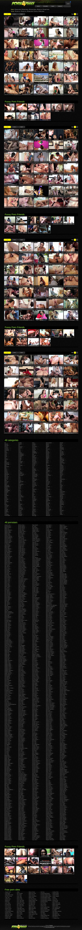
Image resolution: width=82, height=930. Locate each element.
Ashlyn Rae (7, 725)
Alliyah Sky (7, 609)
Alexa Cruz (7, 567)
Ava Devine (7, 749)
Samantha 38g (63, 574)
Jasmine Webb (35, 565)
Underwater (62, 491)
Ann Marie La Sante (9, 688)
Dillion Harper (42, 11)
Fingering (20, 508)
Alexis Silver (7, 585)
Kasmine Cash (35, 676)
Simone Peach (63, 640)
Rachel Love (49, 822)
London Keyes (49, 565)
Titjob (61, 481)
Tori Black (62, 758)
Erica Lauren (21, 753)
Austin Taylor (7, 743)
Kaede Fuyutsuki (36, 655)
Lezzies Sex (55, 900)
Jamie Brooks (35, 548)
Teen (61, 476)
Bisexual (6, 481)
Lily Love (48, 536)
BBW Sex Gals (32, 907)
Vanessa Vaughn (63, 785)
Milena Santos (49, 680)
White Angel (62, 823)
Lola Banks (48, 558)
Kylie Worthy (35, 779)
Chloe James (21, 617)
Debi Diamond (21, 696)
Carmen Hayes (21, 565)
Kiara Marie (34, 734)
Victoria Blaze (63, 805)
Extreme (20, 495)
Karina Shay (35, 669)
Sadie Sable (62, 570)
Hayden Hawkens (22, 817)
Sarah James (63, 591)
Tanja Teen (62, 706)
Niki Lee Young (49, 758)
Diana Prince (21, 718)
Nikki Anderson (49, 762)
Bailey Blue (7, 755)
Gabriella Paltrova (22, 778)
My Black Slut (32, 903)
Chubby (20, 442)
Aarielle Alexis (8, 526)
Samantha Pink (63, 575)
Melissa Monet (49, 646)
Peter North (48, 808)
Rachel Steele (49, 826)
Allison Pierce (8, 607)
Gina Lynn (20, 792)
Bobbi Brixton (8, 794)
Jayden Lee (34, 571)
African (6, 446)
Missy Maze (48, 693)
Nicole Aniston (49, 747)
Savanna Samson (64, 604)
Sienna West (62, 635)
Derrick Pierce (21, 704)
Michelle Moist (49, 671)
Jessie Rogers (35, 615)
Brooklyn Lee (21, 532)
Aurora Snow (7, 739)
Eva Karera (20, 762)
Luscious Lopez (49, 586)
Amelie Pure (7, 630)
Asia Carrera (7, 729)
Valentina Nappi (63, 770)
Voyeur (61, 500)
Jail (33, 488)
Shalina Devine (63, 620)
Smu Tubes (19, 907)
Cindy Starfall (21, 640)
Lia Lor (47, 528)
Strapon (61, 461)
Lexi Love (34, 832)
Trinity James (63, 763)
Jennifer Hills (35, 590)
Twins (61, 488)
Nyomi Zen (48, 785)
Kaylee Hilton (35, 706)
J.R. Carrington (35, 541)
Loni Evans (48, 566)
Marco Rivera (49, 614)
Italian (33, 486)
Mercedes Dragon (50, 652)
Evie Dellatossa (21, 767)
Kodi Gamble (35, 757)
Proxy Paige (48, 819)
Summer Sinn (63, 691)
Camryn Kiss (21, 545)
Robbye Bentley (63, 546)
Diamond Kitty (21, 715)
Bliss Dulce (7, 790)
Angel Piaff (7, 655)
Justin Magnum (35, 649)
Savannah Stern (63, 606)
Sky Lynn (62, 649)
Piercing (48, 481)
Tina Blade (62, 754)
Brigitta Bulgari (8, 823)
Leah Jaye (34, 817)
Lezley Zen (48, 527)
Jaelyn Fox (34, 547)
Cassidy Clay (21, 582)
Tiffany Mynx (62, 745)
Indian (33, 481)
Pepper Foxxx (49, 803)
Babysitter (7, 462)
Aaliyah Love (24, 11)
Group (33, 465)
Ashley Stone (7, 721)
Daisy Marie (21, 670)
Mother (47, 454)
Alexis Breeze (8, 577)
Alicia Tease (7, 596)
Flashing (20, 514)
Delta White (21, 700)
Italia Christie (35, 535)
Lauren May (34, 807)
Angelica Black (8, 665)
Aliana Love (7, 589)
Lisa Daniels (48, 545)
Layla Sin (34, 813)
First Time (20, 509)
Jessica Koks (35, 609)
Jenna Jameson (35, 584)
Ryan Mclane (63, 565)
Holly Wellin (21, 834)
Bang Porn (7, 900)
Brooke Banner (21, 527)
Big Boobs (7, 474)
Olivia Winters (49, 789)
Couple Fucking (46, 9)
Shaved (47, 513)
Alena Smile (7, 561)
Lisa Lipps (48, 546)
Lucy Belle (48, 576)
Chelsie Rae (21, 606)
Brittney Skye (21, 525)
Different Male (32, 918)
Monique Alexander (50, 706)
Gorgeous (34, 462)
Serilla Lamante (63, 616)
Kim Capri (34, 743)
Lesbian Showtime (45, 918)
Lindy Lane (48, 541)
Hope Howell (35, 525)
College (20, 452)
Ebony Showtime (32, 896)
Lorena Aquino (49, 572)
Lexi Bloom (34, 828)
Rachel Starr (49, 824)
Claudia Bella (21, 646)
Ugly (61, 489)
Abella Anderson (8, 530)
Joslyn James (35, 639)
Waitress (62, 501)
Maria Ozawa (49, 616)
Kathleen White (35, 681)
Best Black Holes (21, 911)
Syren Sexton (63, 703)
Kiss (33, 495)
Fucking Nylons (44, 901)
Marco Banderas (49, 612)
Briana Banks (8, 813)
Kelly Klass (34, 713)
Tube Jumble (8, 909)
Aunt (6, 460)
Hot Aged (43, 912)
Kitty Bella (34, 750)
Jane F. (33, 556)
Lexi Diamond (35, 831)
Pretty (47, 490)
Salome (61, 572)
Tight (61, 480)
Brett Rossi (7, 812)
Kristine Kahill (35, 764)
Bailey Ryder (7, 760)
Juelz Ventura (35, 641)
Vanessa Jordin (63, 783)
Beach (6, 470)
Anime (6, 452)
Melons (47, 445)
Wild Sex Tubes (8, 915)
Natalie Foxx (49, 724)
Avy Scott (7, 754)
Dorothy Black (21, 729)
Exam (19, 493)
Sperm (61, 455)
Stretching (62, 462)
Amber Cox (7, 622)
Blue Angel (7, 793)
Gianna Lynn (21, 788)
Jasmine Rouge (35, 563)
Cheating (6, 514)
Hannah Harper (21, 812)
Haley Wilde (21, 808)
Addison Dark (8, 531)
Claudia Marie (21, 650)
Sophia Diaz (62, 658)
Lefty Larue (34, 819)
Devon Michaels (22, 710)
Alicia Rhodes (8, 594)
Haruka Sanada (21, 814)
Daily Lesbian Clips (33, 914)
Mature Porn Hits (56, 903)
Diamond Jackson (22, 714)
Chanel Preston (21, 592)
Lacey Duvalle (35, 783)
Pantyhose (48, 475)
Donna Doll (20, 725)
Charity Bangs (21, 595)
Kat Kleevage (35, 679)
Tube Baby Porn (20, 908)
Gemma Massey (22, 780)
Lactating (34, 499)
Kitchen (33, 496)
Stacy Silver (62, 678)
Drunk (19, 486)
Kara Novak (34, 660)
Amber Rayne (8, 627)
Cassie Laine (21, 584)
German (34, 455)
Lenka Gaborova (35, 824)
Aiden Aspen (7, 546)
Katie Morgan (35, 688)
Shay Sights (62, 625)
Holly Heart (20, 832)
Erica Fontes (21, 752)
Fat (19, 501)
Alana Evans (7, 553)
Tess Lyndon (62, 737)
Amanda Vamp (8, 621)
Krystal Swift (35, 772)
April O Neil (7, 696)
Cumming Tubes (32, 911)
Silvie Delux (62, 639)
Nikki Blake (48, 764)
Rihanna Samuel (63, 538)
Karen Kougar (35, 664)
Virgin (61, 499)
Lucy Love (48, 581)
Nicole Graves (49, 748)
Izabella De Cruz (36, 538)
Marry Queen (49, 627)
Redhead (48, 500)
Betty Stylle (7, 777)
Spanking (62, 454)
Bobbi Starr (7, 795)
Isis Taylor (34, 533)
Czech (19, 469)
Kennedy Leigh (35, 726)
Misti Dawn (48, 695)
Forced (33, 445)
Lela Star (34, 822)
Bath (6, 465)
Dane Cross (21, 676)
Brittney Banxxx (8, 839)
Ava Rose (7, 752)
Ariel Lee (6, 700)
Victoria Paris (63, 808)
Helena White (21, 824)
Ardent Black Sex (21, 909)
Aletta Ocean (7, 563)
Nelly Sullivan (49, 735)
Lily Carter (48, 533)
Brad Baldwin (7, 797)
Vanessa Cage (63, 780)
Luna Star (48, 584)
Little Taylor (48, 548)
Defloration (20, 475)
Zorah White (62, 839)
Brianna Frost (8, 817)
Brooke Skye (21, 530)
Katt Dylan (34, 694)
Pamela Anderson (50, 793)
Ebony (19, 488)
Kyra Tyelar (34, 782)
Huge (33, 477)
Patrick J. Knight (49, 798)
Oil (46, 464)
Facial (19, 498)
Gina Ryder (20, 793)
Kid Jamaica (35, 737)
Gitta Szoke (21, 798)
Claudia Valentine (22, 652)
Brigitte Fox (7, 824)
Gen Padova (21, 782)
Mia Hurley (48, 658)
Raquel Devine (49, 834)
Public (47, 495)
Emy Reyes (21, 749)
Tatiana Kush (62, 716)
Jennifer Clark (35, 587)
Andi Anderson (8, 644)
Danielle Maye (21, 683)
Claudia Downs (21, 649)
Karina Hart (34, 666)
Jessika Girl (35, 617)
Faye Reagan (21, 769)
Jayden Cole (35, 568)
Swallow (61, 467)
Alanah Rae (7, 555)
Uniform (61, 493)
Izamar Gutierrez (36, 540)
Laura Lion (34, 805)
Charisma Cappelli (22, 594)
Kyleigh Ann (34, 775)
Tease (61, 475)
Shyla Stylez (62, 634)
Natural (47, 456)
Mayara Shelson (49, 636)
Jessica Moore (35, 611)
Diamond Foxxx (21, 713)
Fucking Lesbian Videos (46, 896)
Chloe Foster (21, 616)
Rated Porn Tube (20, 903)
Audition (6, 459)
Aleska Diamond (8, 562)
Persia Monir (49, 805)
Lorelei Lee (48, 571)
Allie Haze (7, 601)
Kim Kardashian (35, 744)
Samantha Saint (63, 577)
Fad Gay (42, 892)
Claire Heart (21, 642)
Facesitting (20, 496)
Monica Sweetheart (50, 705)
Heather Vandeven (22, 823)
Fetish (19, 505)
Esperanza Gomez (22, 758)
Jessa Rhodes (35, 599)
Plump (47, 484)
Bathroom (7, 466)
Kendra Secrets (35, 724)
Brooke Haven (21, 528)
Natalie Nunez (49, 726)
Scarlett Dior (62, 607)
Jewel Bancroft (35, 620)
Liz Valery (48, 550)
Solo (61, 450)
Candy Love (21, 547)
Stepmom (62, 459)
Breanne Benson (8, 807)
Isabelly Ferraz (35, 531)
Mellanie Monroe (49, 649)
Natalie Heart (49, 725)
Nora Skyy (48, 782)
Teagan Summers (64, 725)
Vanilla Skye (62, 792)
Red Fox (62, 530)
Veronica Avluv (63, 795)
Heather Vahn (21, 822)
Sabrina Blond (63, 566)
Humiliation (34, 479)
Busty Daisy (21, 536)
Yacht (61, 511)
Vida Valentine (63, 814)
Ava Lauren (7, 750)
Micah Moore (49, 666)
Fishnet (20, 510)
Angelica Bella (8, 664)
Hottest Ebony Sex (33, 900)
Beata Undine (8, 765)
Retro (47, 501)
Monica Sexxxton (50, 704)
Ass (5, 457)
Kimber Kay (34, 745)
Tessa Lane (62, 738)
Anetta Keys (7, 647)
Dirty (19, 479)
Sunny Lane (62, 695)
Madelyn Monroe (49, 597)
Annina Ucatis (8, 695)
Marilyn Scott (49, 621)
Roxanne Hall (63, 555)
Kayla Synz (34, 703)
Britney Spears (8, 831)
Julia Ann (36, 11)
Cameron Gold (21, 542)
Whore (61, 506)
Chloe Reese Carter (22, 620)
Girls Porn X (55, 916)
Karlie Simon (35, 673)
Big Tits (6, 479)
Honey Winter (21, 839)
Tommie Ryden (63, 755)
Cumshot (20, 465)
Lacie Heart (34, 787)
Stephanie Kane (63, 683)
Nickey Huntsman (50, 739)
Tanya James (63, 709)
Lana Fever (34, 794)
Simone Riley (63, 641)
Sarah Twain (62, 596)
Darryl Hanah (21, 691)
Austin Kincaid (8, 740)
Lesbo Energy (55, 893)
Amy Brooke (7, 635)
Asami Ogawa (8, 708)
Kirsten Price (35, 749)
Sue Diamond (63, 688)
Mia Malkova (49, 661)
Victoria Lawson (63, 807)
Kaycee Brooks (35, 698)
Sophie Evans (63, 664)
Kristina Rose (35, 762)
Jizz (33, 493)
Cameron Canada (22, 540)
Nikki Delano (49, 767)
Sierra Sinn (62, 636)
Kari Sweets (35, 665)
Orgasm (48, 467)
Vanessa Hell (63, 782)
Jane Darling (35, 555)
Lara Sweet (34, 802)
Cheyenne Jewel (22, 611)
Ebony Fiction (32, 892)
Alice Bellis (7, 590)
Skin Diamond (63, 647)
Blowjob (6, 489)
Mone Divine (49, 701)
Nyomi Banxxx (49, 784)
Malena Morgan (49, 607)
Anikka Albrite (8, 674)
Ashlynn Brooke (8, 726)
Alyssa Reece (8, 617)
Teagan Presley (63, 724)
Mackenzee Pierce (50, 594)
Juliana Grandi (35, 646)
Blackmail (7, 485)
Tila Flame (62, 753)
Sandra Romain (63, 584)
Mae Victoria (49, 604)
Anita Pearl (7, 684)
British (6, 498)
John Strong (35, 629)
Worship (61, 510)
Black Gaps (19, 912)
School (47, 508)
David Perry (21, 693)
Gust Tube (19, 896)
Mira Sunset (48, 686)
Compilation (21, 455)
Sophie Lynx (62, 665)
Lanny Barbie (35, 798)
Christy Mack (21, 631)
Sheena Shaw (63, 629)
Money (47, 451)
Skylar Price (62, 650)
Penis (47, 477)
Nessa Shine (49, 738)
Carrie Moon (21, 575)
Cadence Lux (21, 537)
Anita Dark (7, 681)
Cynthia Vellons (21, 664)
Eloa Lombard (21, 739)
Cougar (20, 457)
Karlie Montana (35, 671)
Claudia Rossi (21, 651)
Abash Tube (7, 918)
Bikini (6, 480)
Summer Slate (63, 693)
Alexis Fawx (7, 580)
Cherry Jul (20, 607)
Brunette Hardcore (33, 9)
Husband (34, 480)
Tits (60, 483)
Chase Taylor (21, 604)
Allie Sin (6, 605)
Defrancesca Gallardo (23, 698)
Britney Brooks (8, 829)
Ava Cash (7, 745)
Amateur (6, 447)
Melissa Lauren (49, 645)
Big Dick (6, 477)
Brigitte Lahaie (8, 827)
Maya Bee (48, 634)
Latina (33, 503)
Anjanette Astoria (8, 685)
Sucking (61, 466)
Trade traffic (51, 925)
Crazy (19, 460)
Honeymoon (34, 475)
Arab (6, 455)
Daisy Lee (20, 668)
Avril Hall (7, 753)
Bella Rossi (7, 772)
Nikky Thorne (49, 772)
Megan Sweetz (49, 639)
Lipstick (34, 510)
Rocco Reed (62, 547)
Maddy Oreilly (30, 11)
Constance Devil (22, 656)
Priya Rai (48, 818)
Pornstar (48, 486)
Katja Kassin (35, 693)
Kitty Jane (34, 752)
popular (38, 6)
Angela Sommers (8, 660)
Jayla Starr (34, 572)
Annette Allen (7, 691)
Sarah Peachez (63, 594)
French (33, 447)
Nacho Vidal (48, 715)
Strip (61, 464)
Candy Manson (21, 548)
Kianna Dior (34, 733)
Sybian (61, 471)
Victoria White (63, 812)
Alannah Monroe (8, 556)
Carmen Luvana (21, 566)
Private (47, 491)
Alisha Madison (8, 597)
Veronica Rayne (63, 797)
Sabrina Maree (63, 567)
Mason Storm (49, 631)
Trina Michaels (63, 762)
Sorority (61, 451)
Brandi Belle (7, 799)
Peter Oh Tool (49, 809)
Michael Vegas (49, 668)
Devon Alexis (21, 708)
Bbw (5, 467)
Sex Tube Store (20, 905)
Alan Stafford (7, 552)
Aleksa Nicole (8, 557)
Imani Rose (34, 527)
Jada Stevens (35, 543)
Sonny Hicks (62, 655)
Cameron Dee (21, 541)
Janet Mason (35, 557)
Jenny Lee (34, 594)
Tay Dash (62, 719)
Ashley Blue (7, 711)
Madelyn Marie (49, 596)
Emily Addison (21, 740)
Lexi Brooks (34, 829)
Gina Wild (20, 794)
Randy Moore (49, 833)
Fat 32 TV (31, 915)
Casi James (21, 577)
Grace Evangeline (22, 799)
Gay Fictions (43, 904)
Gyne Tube (19, 897)
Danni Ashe (20, 684)
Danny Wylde (21, 685)
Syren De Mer (63, 701)
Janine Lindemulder (36, 558)
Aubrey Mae (7, 731)
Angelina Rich (8, 669)
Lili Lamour (48, 532)
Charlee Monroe (21, 596)
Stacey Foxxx (63, 671)
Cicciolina (20, 634)
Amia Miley (7, 631)
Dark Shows (19, 914)
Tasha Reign (62, 715)
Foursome (34, 446)
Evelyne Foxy (21, 765)
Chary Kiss (20, 602)
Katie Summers (35, 690)
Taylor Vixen (62, 721)
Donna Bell (20, 724)
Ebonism (19, 915)
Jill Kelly (34, 622)
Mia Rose (48, 664)
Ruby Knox (62, 563)
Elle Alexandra (21, 738)
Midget (47, 446)
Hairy (33, 467)
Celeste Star (21, 590)
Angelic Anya (7, 661)
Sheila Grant (62, 630)
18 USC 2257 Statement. (48, 927)
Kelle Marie (34, 710)
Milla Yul (48, 683)
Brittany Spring (8, 838)
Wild (61, 509)
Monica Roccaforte (50, 703)
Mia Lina (48, 660)
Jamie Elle (34, 550)
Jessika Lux (35, 619)
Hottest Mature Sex (45, 915)
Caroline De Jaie (22, 570)
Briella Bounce (8, 822)
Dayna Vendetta (21, 694)
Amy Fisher (7, 636)
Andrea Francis (8, 645)
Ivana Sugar (35, 537)
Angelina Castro (8, 668)
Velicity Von (62, 793)
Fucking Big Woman (45, 893)
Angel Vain (7, 659)
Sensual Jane (63, 614)
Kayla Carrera (35, 700)
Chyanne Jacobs (22, 632)
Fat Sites (31, 916)
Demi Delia (20, 701)
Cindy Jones (21, 639)
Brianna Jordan (8, 818)
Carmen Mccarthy (22, 567)
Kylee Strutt (34, 774)
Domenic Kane (21, 721)
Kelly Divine (34, 711)
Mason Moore (49, 630)
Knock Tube (19, 898)
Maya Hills (48, 635)
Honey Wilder (21, 838)
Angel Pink (7, 656)
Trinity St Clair (63, 765)
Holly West (20, 836)
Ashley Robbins (8, 720)
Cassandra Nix (21, 581)
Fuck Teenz (43, 903)
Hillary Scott (21, 828)
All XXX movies (8, 896)
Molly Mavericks (49, 699)
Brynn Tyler (20, 535)
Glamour (34, 459)
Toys (61, 484)
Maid (33, 513)
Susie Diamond (63, 699)
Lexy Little (34, 839)
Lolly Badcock (49, 562)
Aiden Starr (7, 547)
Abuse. (53, 927)
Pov (47, 488)
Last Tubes (7, 903)
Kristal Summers (36, 760)
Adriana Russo (8, 538)
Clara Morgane (21, 645)
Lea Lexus (34, 814)
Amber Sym (7, 629)
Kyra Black (34, 780)
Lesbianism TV (44, 916)
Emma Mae (20, 745)
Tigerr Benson (63, 752)
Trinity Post (62, 764)
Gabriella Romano (22, 779)
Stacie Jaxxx (63, 676)
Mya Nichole (49, 714)
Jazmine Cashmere (36, 576)
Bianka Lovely (8, 783)
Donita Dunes (21, 723)
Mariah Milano (49, 617)
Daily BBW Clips (32, 912)
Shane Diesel (63, 621)
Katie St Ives (35, 689)
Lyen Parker (48, 589)
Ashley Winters (8, 723)
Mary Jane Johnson (50, 629)
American (7, 450)
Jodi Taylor (34, 625)
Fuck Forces (8, 905)
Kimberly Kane (35, 748)
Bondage (6, 491)
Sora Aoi (62, 669)
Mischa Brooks (49, 688)
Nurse (47, 460)
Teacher (61, 474)
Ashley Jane (7, 719)
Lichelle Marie (49, 530)
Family (19, 499)
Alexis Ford (7, 581)
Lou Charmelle (49, 574)
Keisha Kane (35, 709)
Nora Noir (48, 780)
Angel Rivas (7, 658)
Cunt (19, 466)
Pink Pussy (48, 814)
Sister (61, 444)
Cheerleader (7, 515)
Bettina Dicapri (8, 775)
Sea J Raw (62, 611)
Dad (19, 470)
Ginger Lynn (21, 797)
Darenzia (20, 688)
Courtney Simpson (22, 660)
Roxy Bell (62, 557)
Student (61, 465)
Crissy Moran (21, 663)
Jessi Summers (35, 602)
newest (14, 14)
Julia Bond (34, 644)
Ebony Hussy (32, 894)
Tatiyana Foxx (63, 718)
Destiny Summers (22, 706)
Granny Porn (43, 905)
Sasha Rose (62, 601)
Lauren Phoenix (35, 808)
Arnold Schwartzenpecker (10, 704)
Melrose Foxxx (49, 650)
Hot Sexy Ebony (32, 898)
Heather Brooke (21, 818)
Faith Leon (20, 768)
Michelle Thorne (49, 674)
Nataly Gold (48, 730)
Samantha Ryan (63, 576)
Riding (47, 504)
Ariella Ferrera (8, 703)
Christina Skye (21, 626)
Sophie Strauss (63, 668)
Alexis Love (7, 582)
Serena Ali (62, 615)
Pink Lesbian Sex (56, 907)
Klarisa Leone (35, 754)
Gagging (34, 451)
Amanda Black (8, 620)
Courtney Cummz (22, 659)
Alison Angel (7, 599)
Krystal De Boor (35, 768)
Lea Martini (34, 815)
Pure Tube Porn (20, 901)
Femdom (20, 504)
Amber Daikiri (8, 624)
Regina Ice (62, 531)
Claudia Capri (21, 647)
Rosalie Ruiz (62, 553)
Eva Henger (21, 760)
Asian (6, 456)
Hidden (33, 472)
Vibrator (61, 496)
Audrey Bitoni (8, 733)
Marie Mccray (49, 620)
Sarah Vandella (63, 597)
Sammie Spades (63, 581)
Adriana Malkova (8, 537)
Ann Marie (7, 686)
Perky (47, 479)
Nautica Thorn (49, 734)
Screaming (48, 509)
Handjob (34, 469)
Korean (33, 498)
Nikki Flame (48, 768)
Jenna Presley (35, 585)
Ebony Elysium (20, 918)
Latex (33, 501)
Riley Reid (62, 542)
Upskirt (61, 495)
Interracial (34, 485)
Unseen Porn (8, 912)
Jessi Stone (34, 601)
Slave (61, 446)
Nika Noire (48, 755)
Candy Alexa (21, 546)
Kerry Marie (34, 729)
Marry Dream (49, 626)
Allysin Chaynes (8, 611)
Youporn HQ (8, 916)
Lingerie (34, 509)
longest (52, 6)
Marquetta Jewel (49, 625)
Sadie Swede (63, 571)
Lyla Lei (47, 590)
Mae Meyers (49, 602)
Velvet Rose (62, 794)
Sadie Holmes (63, 568)
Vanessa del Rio (63, 789)
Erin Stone (20, 757)
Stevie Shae (62, 685)
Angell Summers (8, 673)
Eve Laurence (21, 764)
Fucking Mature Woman (46, 900)
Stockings (62, 460)
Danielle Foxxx (21, 681)
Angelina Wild (8, 671)
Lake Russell (35, 792)
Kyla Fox (34, 773)
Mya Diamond (49, 711)
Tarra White (62, 714)
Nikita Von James (50, 760)
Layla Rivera (35, 810)
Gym (33, 466)
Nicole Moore (49, 750)
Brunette (6, 499)
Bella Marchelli (8, 769)
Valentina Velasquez (64, 772)
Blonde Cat (7, 792)
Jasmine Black (35, 561)
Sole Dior (62, 652)
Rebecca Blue (63, 527)
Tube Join (7, 897)
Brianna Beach (8, 815)
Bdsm (6, 469)
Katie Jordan (35, 685)
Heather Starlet (21, 819)
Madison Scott (49, 601)
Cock (19, 450)
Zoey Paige (62, 838)
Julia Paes (34, 645)
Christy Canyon (21, 630)
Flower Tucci (21, 772)
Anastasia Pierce (8, 642)
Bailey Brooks (8, 757)
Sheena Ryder (63, 627)
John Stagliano (35, 627)
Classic (20, 444)
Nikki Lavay (48, 769)
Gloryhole (34, 461)
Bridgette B (7, 821)
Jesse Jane (34, 600)
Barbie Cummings (8, 763)
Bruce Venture (21, 533)
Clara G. (20, 644)
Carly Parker (21, 560)
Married (34, 514)
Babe (6, 461)
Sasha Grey (62, 600)
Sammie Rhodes (63, 580)
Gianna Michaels (22, 789)
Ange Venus (7, 649)
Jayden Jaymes (35, 570)
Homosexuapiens (44, 911)
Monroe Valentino (50, 709)
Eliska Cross (21, 734)
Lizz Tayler (48, 553)
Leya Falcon (48, 525)
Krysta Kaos (35, 765)
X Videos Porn (56, 918)
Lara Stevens (35, 800)
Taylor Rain (62, 720)
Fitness (20, 513)
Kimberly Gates (35, 747)
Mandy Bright (49, 609)
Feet (19, 503)
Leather (33, 504)
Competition (21, 454)
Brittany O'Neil (8, 837)
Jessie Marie (35, 614)
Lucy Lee (48, 580)
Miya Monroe (49, 696)
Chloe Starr (20, 621)
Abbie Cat (7, 528)
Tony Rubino (62, 757)
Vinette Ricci (62, 815)
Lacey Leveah (35, 785)
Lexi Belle (34, 827)
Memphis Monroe (50, 651)
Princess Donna (49, 817)
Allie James (7, 602)
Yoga (61, 513)
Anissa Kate (7, 675)
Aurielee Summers (9, 737)
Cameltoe (7, 505)
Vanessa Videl (63, 788)
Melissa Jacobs (49, 644)
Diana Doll (20, 716)
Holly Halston (21, 831)
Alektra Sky (7, 560)
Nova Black (48, 783)
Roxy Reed (62, 562)
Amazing (6, 449)
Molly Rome (48, 700)
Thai (61, 477)
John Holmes (35, 626)
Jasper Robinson (36, 566)
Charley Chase (21, 599)
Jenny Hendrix (35, 592)
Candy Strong (21, 551)
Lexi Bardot (34, 826)
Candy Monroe (21, 550)
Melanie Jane (49, 641)
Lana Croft (34, 793)
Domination (20, 484)
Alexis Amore (7, 576)
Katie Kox (34, 686)
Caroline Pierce (21, 571)
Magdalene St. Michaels (51, 605)
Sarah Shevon (63, 595)
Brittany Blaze (8, 836)
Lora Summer (49, 570)
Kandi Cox (34, 659)
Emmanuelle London (22, 748)
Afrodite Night (8, 542)
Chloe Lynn (20, 619)
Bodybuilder (7, 490)
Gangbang (34, 452)
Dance (19, 471)
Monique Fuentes (50, 708)
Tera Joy (62, 731)
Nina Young (48, 778)
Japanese (34, 489)
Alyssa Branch (8, 616)
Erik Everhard (21, 754)
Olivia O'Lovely (49, 788)
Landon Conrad (35, 797)
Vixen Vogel (62, 821)
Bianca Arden (7, 779)
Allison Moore (8, 606)
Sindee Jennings (63, 646)
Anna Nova (7, 689)
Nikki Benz (48, 763)
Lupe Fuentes (49, 585)
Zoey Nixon (62, 837)
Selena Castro (63, 612)
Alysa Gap (7, 615)
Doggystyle (20, 481)
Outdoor (48, 471)
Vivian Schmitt (63, 819)
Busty (6, 504)
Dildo (19, 477)
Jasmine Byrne (35, 562)
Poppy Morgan (49, 815)
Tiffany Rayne (63, 747)
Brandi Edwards (8, 800)
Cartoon (6, 506)
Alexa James (7, 568)
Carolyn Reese (21, 572)
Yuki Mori (62, 829)
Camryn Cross (21, 543)
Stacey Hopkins (63, 673)
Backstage (7, 464)
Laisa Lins (34, 790)
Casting (6, 509)
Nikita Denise (49, 759)
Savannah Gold (63, 605)
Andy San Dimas (8, 646)
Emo (19, 489)
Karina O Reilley (35, 668)
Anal (5, 451)
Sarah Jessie (63, 592)
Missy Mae (48, 690)
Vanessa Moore (63, 784)
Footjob (33, 444)
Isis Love (34, 532)
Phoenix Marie (49, 812)
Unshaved (62, 494)
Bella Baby (7, 767)
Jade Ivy (34, 546)
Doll (19, 483)
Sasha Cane (62, 599)
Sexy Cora (62, 617)
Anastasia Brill (8, 640)
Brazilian (6, 495)
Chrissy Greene (21, 622)
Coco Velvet (21, 654)
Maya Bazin (48, 632)
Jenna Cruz (34, 581)
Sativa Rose (62, 602)
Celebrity (7, 511)
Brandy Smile (8, 804)
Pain (47, 472)
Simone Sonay (63, 644)
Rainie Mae (48, 829)
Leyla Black (48, 526)
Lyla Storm (48, 591)
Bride (6, 496)
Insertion (34, 484)
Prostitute (48, 494)
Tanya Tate (62, 711)
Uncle (61, 490)
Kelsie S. (34, 720)
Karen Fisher (35, 663)
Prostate (48, 493)
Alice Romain (7, 592)
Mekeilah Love (49, 640)
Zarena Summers (63, 832)
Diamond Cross (21, 711)
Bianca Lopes (8, 782)
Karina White (35, 670)
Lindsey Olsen (49, 540)
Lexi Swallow (35, 833)
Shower (61, 442)
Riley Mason (62, 541)
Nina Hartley (49, 773)
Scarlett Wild (62, 609)
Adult (18, 892)
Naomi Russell (49, 719)
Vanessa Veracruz (64, 787)
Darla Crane (21, 690)
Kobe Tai (34, 755)
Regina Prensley (63, 532)
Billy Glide (7, 787)
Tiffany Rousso (63, 748)
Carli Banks (21, 557)
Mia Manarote (49, 663)
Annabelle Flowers (9, 690)
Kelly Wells (34, 719)
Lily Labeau (48, 535)
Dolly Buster (21, 720)
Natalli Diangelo (49, 729)
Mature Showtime (56, 904)
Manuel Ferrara (49, 611)
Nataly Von (48, 731)
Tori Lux (61, 759)
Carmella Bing (21, 562)
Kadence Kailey (35, 654)
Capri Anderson (21, 552)
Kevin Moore (35, 730)
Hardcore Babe (18, 9)
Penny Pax (48, 802)
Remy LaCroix (63, 533)
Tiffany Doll (62, 743)
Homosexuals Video (45, 909)
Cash (6, 508)
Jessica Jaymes (35, 607)
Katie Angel (34, 683)
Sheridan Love (63, 631)
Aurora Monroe (8, 738)
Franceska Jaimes (22, 774)
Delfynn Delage (21, 699)
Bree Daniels (7, 808)
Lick (33, 508)
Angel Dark (7, 650)
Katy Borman (35, 695)
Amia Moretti (7, 632)
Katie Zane (34, 691)
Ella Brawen (21, 735)
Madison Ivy (48, 599)
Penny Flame (49, 800)
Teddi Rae (62, 728)
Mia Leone (48, 659)
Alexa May (7, 570)
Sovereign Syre (63, 670)
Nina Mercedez (49, 777)
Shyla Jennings (63, 632)
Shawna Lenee (63, 624)
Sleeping (62, 447)
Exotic (19, 494)
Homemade (34, 474)
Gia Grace (20, 784)
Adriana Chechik (8, 536)
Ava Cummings (8, 747)
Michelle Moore (49, 673)
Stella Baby (62, 680)
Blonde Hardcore (25, 9)
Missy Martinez (49, 691)
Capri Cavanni (21, 553)
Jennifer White (35, 591)
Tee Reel (62, 729)
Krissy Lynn (34, 759)
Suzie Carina (62, 700)
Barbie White (7, 764)
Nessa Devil (48, 737)
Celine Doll (20, 591)
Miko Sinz (48, 679)
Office (47, 462)
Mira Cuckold (49, 685)
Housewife (34, 476)
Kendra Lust (18, 11)
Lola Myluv (48, 561)
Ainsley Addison (8, 551)
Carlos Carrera (21, 558)
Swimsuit (62, 469)
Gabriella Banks (21, 777)
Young (61, 514)
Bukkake (6, 501)
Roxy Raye (62, 561)
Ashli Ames (7, 724)
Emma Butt (20, 744)
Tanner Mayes (63, 708)
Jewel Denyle (35, 621)
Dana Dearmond (22, 673)
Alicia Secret (7, 595)
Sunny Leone (63, 696)
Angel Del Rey (8, 651)
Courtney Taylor (21, 661)
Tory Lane (62, 760)
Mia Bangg (48, 656)
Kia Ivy (33, 731)
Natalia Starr (49, 723)
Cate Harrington (21, 586)
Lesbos (54, 897)
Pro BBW (54, 909)
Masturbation (49, 442)
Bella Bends (7, 768)
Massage (34, 515)
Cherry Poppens (22, 609)
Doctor (19, 480)
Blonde (6, 488)
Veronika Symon (63, 800)
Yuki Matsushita (63, 828)
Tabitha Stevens (63, 704)
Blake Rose (7, 788)
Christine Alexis (21, 627)
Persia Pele (48, 807)
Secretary (48, 510)
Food (33, 442)
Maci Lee (48, 592)
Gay (33, 454)
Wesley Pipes (63, 822)
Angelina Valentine (9, 670)
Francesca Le (21, 773)
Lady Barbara (35, 788)
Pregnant (48, 489)
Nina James (48, 774)
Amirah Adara (8, 634)
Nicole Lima (48, 749)
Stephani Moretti (63, 681)
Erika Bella (20, 755)
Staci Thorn (62, 675)
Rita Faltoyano (63, 545)
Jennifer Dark (35, 589)
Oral (47, 466)
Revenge (48, 503)
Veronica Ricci (63, 798)
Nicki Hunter (49, 740)
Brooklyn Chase (21, 531)
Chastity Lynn (21, 605)
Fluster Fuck (8, 892)
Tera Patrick (62, 733)
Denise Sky (20, 703)
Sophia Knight (63, 659)
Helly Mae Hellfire (22, 826)
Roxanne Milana (63, 556)
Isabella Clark (35, 530)
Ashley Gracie (8, 716)
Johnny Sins (35, 632)
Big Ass (6, 472)
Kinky (33, 494)
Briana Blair (7, 814)
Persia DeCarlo (49, 804)
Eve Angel (20, 763)
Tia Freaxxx (62, 740)
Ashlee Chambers (8, 710)
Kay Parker (34, 696)
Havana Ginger (21, 815)
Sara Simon (62, 587)
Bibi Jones (7, 784)
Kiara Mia (34, 735)
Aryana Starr (7, 705)
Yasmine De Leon (64, 827)
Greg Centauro (21, 802)
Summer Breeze (63, 689)
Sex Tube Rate (20, 904)
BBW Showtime (32, 908)
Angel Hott (7, 652)
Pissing (47, 483)
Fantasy (20, 500)
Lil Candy (48, 531)
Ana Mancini (7, 639)
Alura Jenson (7, 614)
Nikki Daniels (49, 765)
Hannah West (21, 813)
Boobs (6, 493)
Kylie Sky (34, 778)
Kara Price (34, 661)
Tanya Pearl (62, 710)
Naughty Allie (49, 733)
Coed (19, 451)
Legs (33, 505)
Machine (34, 511)
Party (47, 476)
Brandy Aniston (8, 803)
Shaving (48, 514)
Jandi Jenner (35, 553)
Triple (61, 486)
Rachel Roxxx (49, 823)
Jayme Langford (35, 574)
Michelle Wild (49, 675)
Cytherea (20, 665)
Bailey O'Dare (8, 759)
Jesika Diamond (35, 597)
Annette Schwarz (8, 693)
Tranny (61, 485)
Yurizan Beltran (63, 831)
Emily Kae (20, 743)
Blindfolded (7, 486)
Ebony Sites (31, 897)
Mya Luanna (48, 713)
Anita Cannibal (8, 680)
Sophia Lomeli (63, 660)
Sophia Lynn (62, 661)
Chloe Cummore (22, 614)
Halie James (21, 809)
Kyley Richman (35, 777)
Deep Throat (21, 474)
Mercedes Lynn (49, 654)
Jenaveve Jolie (35, 580)
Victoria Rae (62, 810)
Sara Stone (62, 589)
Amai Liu (6, 619)
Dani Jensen (21, 679)
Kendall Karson (35, 721)
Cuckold (20, 462)
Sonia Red (62, 654)
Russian (48, 506)
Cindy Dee (20, 635)
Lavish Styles (35, 809)
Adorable (6, 445)
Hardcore (34, 470)
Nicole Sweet (49, 754)
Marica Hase (49, 619)
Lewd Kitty (54, 898)
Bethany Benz (8, 774)
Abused (6, 444)
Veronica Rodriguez (64, 799)
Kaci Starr (34, 652)
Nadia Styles (49, 716)
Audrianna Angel (8, 735)
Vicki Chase (62, 803)
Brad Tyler (7, 798)
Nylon (47, 461)
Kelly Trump (34, 718)
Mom (47, 450)
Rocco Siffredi (63, 548)
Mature (47, 444)
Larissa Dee (35, 803)
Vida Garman (63, 813)
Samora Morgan (63, 582)
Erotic (19, 490)
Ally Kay (6, 610)
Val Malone (62, 768)
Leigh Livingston (35, 821)
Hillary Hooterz (21, 827)
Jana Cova (34, 552)
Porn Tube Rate (20, 900)
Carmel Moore (21, 561)
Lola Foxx (48, 560)
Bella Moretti (7, 770)
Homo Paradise (44, 908)
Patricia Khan (49, 797)
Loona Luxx (48, 567)
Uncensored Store (9, 911)
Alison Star (7, 600)
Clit (19, 445)
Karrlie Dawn (35, 674)
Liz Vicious (48, 551)
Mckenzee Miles (49, 637)
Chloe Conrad (21, 612)
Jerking (33, 491)
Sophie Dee (62, 663)
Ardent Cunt (8, 898)
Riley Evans (62, 540)
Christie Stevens (22, 624)
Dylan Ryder (21, 731)
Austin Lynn (7, 742)
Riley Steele (62, 543)
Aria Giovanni (8, 698)
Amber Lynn (7, 626)
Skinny (61, 445)
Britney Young (8, 833)
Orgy (47, 469)
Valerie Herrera (63, 773)
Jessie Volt (34, 616)
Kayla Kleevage (35, 701)
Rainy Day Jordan (50, 831)
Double (19, 485)
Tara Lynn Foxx (63, 713)
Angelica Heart (8, 666)
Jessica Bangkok (36, 604)
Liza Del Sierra (49, 552)
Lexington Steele (36, 836)
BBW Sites (31, 909)
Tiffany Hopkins (63, 744)
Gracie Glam (21, 800)
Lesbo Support (55, 896)
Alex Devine (7, 566)
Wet (61, 505)
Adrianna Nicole (8, 541)
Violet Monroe (63, 817)
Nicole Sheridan (49, 753)
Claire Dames (21, 641)
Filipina (19, 506)
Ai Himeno (7, 543)
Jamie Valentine (35, 551)
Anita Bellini (7, 676)
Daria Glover (21, 689)
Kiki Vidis (34, 742)
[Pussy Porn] (23, 7)
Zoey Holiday (63, 836)
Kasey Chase (35, 675)
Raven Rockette (49, 838)
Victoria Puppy (63, 809)
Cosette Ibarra (21, 658)
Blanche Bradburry (9, 789)
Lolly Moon (48, 563)
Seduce (47, 511)
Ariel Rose (7, 701)
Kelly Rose (34, 716)
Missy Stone (49, 694)
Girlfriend (34, 457)
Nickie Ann (48, 742)
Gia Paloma (21, 785)
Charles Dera (21, 597)
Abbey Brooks (8, 527)
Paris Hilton (48, 795)
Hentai (33, 471)
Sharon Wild (62, 622)
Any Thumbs (20, 893)
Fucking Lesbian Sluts (46, 894)
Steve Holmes (63, 684)
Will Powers (62, 824)
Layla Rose (34, 812)
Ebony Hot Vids (32, 893)
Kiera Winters (35, 739)
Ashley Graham (8, 718)
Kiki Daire (34, 740)
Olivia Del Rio (49, 787)
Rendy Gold (62, 536)
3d (5, 442)
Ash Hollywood (8, 709)
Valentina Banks (63, 769)
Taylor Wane (62, 723)
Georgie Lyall (21, 783)
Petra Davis (48, 810)
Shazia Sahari (63, 626)
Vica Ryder (62, 802)
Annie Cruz (7, 694)
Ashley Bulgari (8, 714)
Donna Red (20, 726)
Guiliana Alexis (21, 803)
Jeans (33, 490)
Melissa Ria (48, 647)
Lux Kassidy (48, 587)
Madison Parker (49, 600)
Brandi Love (7, 802)
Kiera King (34, 738)
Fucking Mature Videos (46, 898)
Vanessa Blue (63, 779)
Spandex (62, 452)
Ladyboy (34, 500)
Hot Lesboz (43, 914)
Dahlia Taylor (21, 666)
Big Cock (7, 476)
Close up (20, 446)
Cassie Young (21, 585)
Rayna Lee (62, 525)
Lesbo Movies (55, 894)
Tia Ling (61, 742)
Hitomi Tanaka (21, 829)
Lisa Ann (48, 543)
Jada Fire (34, 542)
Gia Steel (20, 787)
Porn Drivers (8, 907)
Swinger (61, 470)
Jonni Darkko (35, 635)
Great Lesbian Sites (45, 907)
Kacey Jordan (35, 651)
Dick (19, 476)
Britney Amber (8, 828)
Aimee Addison (8, 548)
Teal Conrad (62, 726)
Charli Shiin (20, 600)
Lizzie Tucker (49, 555)
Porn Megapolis (55, 908)
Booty (6, 494)
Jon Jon (34, 634)
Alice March (7, 591)
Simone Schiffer (63, 642)
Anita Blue (7, 679)
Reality (47, 499)
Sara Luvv (62, 586)
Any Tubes (19, 894)
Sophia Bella (62, 656)
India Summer (35, 528)
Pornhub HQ (8, 904)
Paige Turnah (49, 792)
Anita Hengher (8, 683)
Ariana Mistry (8, 699)
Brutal (6, 500)
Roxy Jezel (62, 558)
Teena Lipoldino (63, 730)
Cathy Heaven (21, 587)
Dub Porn (7, 901)
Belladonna (7, 773)
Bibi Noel (7, 785)
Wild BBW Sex (55, 914)
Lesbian (34, 506)
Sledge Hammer (63, 651)
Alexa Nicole (7, 571)
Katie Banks (35, 684)
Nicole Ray (48, 752)
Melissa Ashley (49, 642)
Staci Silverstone (63, 674)
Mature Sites (55, 905)
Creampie (20, 461)
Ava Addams (7, 744)
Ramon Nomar (49, 832)
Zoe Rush (62, 833)
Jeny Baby (34, 595)
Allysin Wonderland (9, 612)
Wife (61, 508)
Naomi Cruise (49, 718)
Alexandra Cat (8, 574)
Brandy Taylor (8, 805)
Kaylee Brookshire (36, 705)
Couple (19, 459)
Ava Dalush (7, 748)
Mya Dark (48, 710)
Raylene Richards (50, 839)
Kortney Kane (35, 758)
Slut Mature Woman (56, 911)
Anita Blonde (7, 678)
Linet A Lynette (49, 542)
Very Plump (55, 912)
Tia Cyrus (62, 739)
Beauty (6, 471)
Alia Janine (7, 587)
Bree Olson (7, 809)
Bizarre (6, 483)
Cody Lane (20, 655)
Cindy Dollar (21, 636)
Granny (33, 464)
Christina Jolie (21, 625)
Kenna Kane (35, 725)
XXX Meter (7, 893)
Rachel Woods (49, 827)
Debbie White (21, 695)
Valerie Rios (62, 774)
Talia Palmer (62, 705)
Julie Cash (34, 647)
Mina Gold (48, 684)
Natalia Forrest (49, 720)
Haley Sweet (21, 807)
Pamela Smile (49, 794)
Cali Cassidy (21, 538)
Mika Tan (48, 676)
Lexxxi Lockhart (35, 837)
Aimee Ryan (7, 550)
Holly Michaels (21, 833)
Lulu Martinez (49, 582)
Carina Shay (21, 555)
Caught (6, 510)
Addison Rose (8, 532)
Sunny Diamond (63, 694)
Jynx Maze (34, 650)
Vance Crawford (63, 777)
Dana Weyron (21, 675)
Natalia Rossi (49, 721)
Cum (19, 464)
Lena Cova (34, 823)
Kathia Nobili (35, 680)
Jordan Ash (34, 636)
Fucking (34, 449)
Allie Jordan (7, 604)
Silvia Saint (62, 637)
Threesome (62, 479)
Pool (47, 485)
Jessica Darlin (35, 605)
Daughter (20, 472)
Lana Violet (34, 795)
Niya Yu (47, 779)
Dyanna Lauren (21, 730)
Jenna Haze (34, 582)
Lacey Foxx (34, 784)
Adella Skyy (7, 533)
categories (60, 6)
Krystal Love (35, 769)
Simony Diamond (63, 645)
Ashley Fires (7, 715)
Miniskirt (48, 449)
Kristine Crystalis (36, 763)
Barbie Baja (7, 762)
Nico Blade (48, 744)
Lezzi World (55, 901)
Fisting (19, 511)
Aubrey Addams (8, 730)
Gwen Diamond (21, 804)
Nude (47, 459)
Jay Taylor (34, 567)
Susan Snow (62, 698)
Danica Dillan (21, 680)
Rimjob (47, 505)
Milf (47, 447)
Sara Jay (62, 585)
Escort (19, 491)
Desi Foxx (20, 705)
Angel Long (7, 654)
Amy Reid (7, 637)
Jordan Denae (35, 637)
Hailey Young (21, 805)
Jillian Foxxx (35, 624)
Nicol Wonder (49, 745)
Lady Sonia (34, 789)
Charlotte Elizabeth (22, 601)
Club (19, 449)
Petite (47, 480)
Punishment (48, 496)
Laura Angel (34, 804)
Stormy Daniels (63, 686)
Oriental (47, 470)
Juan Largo (34, 640)
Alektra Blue (7, 558)
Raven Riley (48, 837)
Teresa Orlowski (63, 734)
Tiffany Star (62, 749)
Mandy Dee (48, 610)
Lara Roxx (34, 799)
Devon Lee (20, 709)
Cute (19, 467)
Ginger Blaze (21, 795)
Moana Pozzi (49, 698)
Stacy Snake (62, 679)
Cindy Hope (21, 637)
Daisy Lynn (20, 669)
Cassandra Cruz (22, 580)
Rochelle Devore (63, 550)
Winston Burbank (63, 826)
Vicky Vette (62, 804)
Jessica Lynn (35, 610)
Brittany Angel (8, 834)
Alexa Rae (7, 572)
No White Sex (32, 904)
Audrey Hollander (8, 734)
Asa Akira (7, 706)
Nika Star (48, 757)
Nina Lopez (48, 775)
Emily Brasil (21, 742)
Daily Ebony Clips (9, 894)
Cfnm (6, 513)
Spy (60, 456)
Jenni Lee (34, 586)
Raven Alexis (49, 836)
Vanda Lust (62, 778)
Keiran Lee (34, 708)
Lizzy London (49, 556)
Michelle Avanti (49, 669)
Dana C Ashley (21, 671)
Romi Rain (62, 551)
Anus (6, 454)
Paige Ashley (49, 790)
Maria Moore (49, 615)
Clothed (20, 447)
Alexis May (7, 584)
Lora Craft (48, 568)
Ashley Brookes (8, 713)
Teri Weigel (62, 735)
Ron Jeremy (62, 552)
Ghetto (33, 456)
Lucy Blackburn (49, 577)
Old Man (48, 465)
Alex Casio (7, 565)
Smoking (62, 449)
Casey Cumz (21, 576)
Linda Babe (48, 537)
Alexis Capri (7, 579)
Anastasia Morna (8, 641)
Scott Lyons (62, 610)
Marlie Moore (49, 624)
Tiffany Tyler (62, 750)
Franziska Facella (22, 775)
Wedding (62, 504)
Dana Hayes (21, 674)
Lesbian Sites (55, 892)
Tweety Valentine (63, 767)
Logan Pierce (49, 557)
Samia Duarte (63, 579)
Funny (33, 450)
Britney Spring (8, 832)
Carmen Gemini (21, 563)
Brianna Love (7, 819)
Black (6, 484)
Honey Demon (21, 837)
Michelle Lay (49, 670)
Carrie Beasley (21, 574)
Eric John (20, 750)
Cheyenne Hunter (22, 610)
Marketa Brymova (50, 622)
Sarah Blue (62, 590)
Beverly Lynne (8, 778)
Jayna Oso (34, 575)
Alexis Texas (7, 586)
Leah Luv (34, 818)
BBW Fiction (31, 905)
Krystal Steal (35, 770)
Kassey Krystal (35, 678)
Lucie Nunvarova (49, 575)
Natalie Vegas (49, 728)
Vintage (61, 498)
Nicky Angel (48, 743)
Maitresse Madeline (50, 606)
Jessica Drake (35, 606)
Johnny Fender (35, 631)
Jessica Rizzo (35, 612)
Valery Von (62, 775)
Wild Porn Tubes (9, 914)
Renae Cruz (62, 535)
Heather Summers (22, 821)
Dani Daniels (21, 678)
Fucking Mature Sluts (45, 897)
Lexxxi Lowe (35, 838)
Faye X (19, 770)
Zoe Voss (62, 834)
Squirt (61, 457)
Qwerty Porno (8, 908)
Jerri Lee (34, 596)
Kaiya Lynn (34, 658)
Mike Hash (48, 678)
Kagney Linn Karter (36, 656)
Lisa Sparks (48, 547)
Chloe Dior (20, 615)
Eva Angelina (21, 759)
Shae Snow (62, 619)
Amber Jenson (8, 625)
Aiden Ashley (7, 545)
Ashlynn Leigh (8, 728)
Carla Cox (20, 556)
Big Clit (6, 475)
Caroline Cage (21, 568)
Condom (20, 456)
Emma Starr (21, 747)
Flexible (20, 515)
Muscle (47, 455)
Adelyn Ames (7, 535)
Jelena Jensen (35, 579)
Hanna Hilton (21, 810)
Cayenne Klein (21, 589)
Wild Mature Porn (56, 915)
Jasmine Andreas (36, 560)
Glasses (34, 460)
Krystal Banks (35, 767)
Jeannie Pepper (35, 577)
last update (45, 6)
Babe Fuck (40, 9)
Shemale (48, 515)
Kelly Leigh (34, 714)
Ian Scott (34, 526)
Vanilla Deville (63, 790)
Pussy (47, 498)
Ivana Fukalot (35, 536)
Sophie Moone (63, 666)
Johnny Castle (35, 630)
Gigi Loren (20, 790)
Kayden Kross (35, 699)
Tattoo (61, 472)
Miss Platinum (49, 689)
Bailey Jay (7, 758)
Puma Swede (49, 821)
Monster (48, 452)
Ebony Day (19, 916)
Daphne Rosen (21, 686)
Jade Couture (35, 545)
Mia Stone (48, 665)
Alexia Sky (7, 575)
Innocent (34, 483)
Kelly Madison (35, 715)
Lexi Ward (34, 834)
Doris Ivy (20, 728)
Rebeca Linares (63, 526)
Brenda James (8, 810)
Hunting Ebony (32, 901)
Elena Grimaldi (21, 733)
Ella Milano (20, 737)
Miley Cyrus (48, 681)
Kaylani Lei (34, 704)
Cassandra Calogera (22, 579)
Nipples (47, 457)
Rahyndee (48, 828)
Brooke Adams (21, 526)
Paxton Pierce (49, 799)
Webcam (62, 503)
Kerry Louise (35, 728)
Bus (5, 503)
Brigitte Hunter (8, 826)
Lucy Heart (48, 579)
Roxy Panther (63, 560)
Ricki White (62, 537)
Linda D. (48, 538)
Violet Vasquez (63, 818)
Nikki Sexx (48, 770)
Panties (47, 474)
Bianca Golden (8, 780)
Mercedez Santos (50, 655)
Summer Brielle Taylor (65, 690)
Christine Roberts (22, 629)
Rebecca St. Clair (64, 528)
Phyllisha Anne (49, 813)
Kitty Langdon (35, 753)
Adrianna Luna (8, 540)
